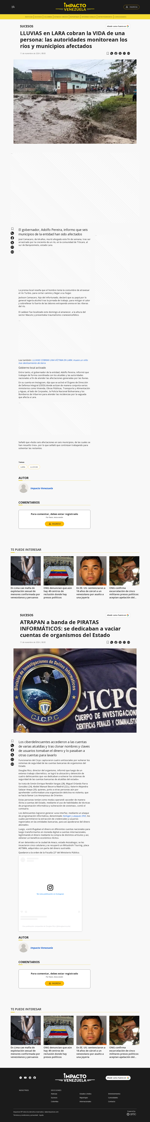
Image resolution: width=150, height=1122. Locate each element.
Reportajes (75, 17)
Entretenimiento (105, 17)
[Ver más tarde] (108, 53)
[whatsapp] (111, 53)
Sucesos (38, 17)
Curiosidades (120, 17)
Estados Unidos (61, 17)
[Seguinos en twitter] (20, 1078)
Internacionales (89, 17)
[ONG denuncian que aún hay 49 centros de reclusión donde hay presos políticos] (59, 570)
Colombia (48, 17)
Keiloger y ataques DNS (74, 815)
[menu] (13, 7)
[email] (124, 53)
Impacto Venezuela (41, 488)
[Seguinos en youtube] (25, 1078)
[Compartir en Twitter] (120, 53)
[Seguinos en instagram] (30, 1078)
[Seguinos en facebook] (34, 1078)
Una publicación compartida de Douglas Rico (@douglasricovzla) (46, 926)
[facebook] (115, 53)
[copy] (128, 53)
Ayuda (41, 1115)
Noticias (29, 17)
